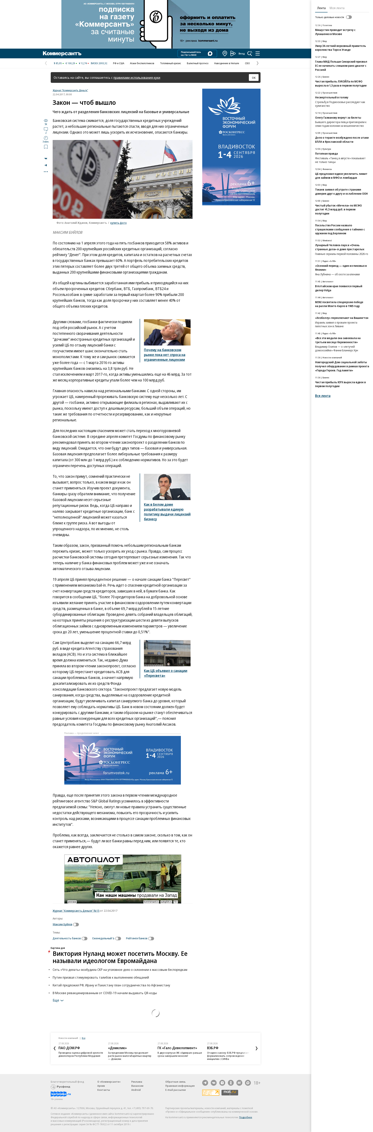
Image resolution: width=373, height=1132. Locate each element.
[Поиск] (250, 53)
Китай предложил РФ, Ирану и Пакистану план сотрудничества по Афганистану (111, 985)
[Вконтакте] (214, 1083)
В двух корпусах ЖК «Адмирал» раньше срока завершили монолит (180, 1054)
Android (136, 1090)
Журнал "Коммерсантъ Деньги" (70, 90)
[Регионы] (225, 53)
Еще (56, 1000)
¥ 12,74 (83, 63)
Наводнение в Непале (226, 63)
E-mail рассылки (175, 1090)
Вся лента (322, 396)
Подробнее (245, 1117)
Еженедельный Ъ (103, 938)
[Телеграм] (205, 1083)
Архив (101, 1085)
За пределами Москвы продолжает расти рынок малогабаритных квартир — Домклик (129, 1056)
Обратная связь (175, 1081)
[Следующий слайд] (257, 1048)
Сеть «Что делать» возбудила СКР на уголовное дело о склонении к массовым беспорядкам (120, 969)
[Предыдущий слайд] (54, 1048)
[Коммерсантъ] (62, 53)
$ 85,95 (58, 63)
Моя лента (336, 8)
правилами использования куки (136, 77)
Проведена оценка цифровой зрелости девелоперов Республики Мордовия (80, 1054)
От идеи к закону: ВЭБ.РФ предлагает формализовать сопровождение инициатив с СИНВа (228, 1056)
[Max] (248, 1083)
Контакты (103, 1090)
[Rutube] (239, 1083)
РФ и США (118, 63)
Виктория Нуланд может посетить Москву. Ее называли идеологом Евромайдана (120, 957)
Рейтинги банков (136, 938)
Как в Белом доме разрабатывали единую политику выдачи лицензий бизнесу (167, 511)
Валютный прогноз (197, 63)
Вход (242, 53)
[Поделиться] (46, 158)
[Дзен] (222, 1083)
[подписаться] (77, 924)
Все (83, 1038)
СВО (247, 63)
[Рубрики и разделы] (258, 53)
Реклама (136, 1081)
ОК (254, 78)
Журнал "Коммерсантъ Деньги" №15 (76, 910)
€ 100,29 (70, 63)
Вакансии (137, 1085)
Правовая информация (180, 1085)
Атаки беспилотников (142, 63)
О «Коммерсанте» (109, 1081)
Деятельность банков (67, 938)
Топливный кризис (170, 63)
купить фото (118, 223)
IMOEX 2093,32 (99, 63)
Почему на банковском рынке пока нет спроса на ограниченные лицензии (164, 354)
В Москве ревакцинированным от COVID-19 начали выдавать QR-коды (105, 993)
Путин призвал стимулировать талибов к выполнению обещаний (101, 977)
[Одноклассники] (231, 1083)
